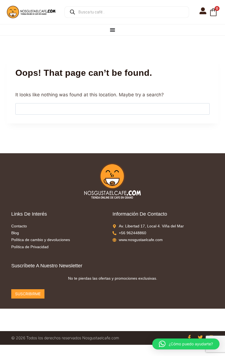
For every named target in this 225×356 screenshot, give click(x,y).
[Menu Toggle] (112, 30)
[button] (186, 343)
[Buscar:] (112, 108)
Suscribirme (28, 293)
